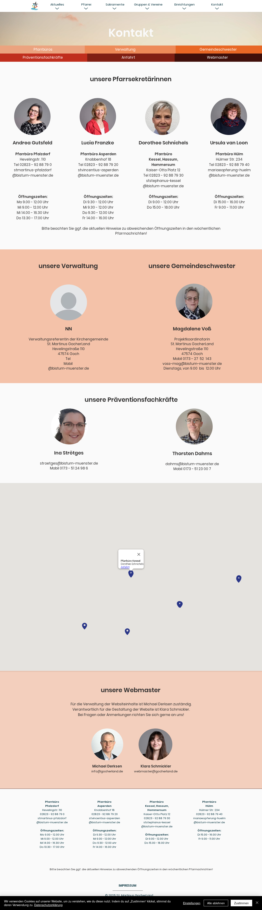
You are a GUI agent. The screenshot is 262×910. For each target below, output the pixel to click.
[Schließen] (257, 903)
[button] (57, 4)
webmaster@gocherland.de (156, 771)
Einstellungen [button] (191, 903)
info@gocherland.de (107, 771)
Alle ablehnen (216, 903)
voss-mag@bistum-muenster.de (192, 363)
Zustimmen (241, 903)
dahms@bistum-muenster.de (192, 463)
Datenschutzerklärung (48, 905)
